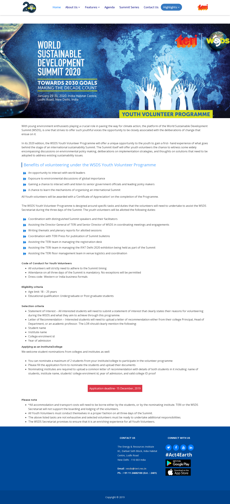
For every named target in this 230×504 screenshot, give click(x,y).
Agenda (110, 7)
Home (58, 7)
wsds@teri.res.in (136, 468)
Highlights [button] (170, 7)
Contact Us (151, 7)
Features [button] (91, 7)
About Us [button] (71, 7)
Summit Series (129, 7)
